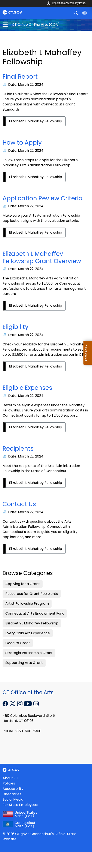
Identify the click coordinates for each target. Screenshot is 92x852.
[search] (76, 12)
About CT (10, 778)
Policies (9, 783)
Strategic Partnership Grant (29, 652)
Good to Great (17, 642)
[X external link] (13, 703)
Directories (12, 794)
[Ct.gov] (23, 12)
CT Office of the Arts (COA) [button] (26, 25)
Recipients (18, 448)
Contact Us (19, 504)
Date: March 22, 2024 (25, 84)
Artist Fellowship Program (27, 603)
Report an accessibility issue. (69, 3)
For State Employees (20, 804)
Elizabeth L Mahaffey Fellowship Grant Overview (42, 257)
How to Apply (22, 142)
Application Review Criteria (43, 198)
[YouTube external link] (28, 703)
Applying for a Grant (22, 583)
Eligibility (15, 327)
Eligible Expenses (27, 388)
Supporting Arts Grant (24, 662)
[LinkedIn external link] (36, 703)
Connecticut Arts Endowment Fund (34, 613)
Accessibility (13, 788)
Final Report (20, 76)
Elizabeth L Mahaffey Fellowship (35, 121)
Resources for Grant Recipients (31, 593)
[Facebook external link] (6, 703)
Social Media (13, 799)
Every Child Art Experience (27, 633)
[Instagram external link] (20, 703)
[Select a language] (85, 12)
